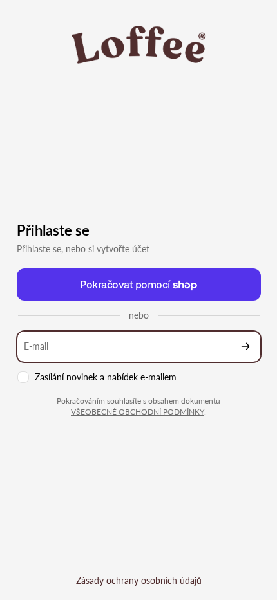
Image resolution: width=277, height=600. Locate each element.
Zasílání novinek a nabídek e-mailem (106, 376)
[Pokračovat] (245, 346)
